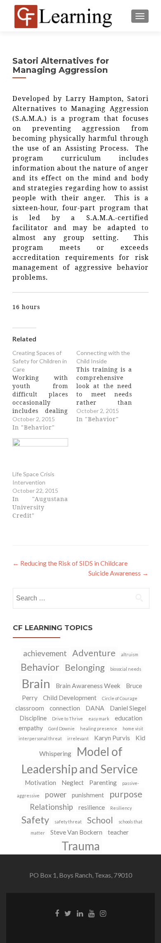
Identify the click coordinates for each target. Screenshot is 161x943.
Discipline (33, 718)
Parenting (103, 782)
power (55, 794)
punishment (88, 795)
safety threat (68, 821)
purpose (125, 794)
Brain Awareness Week (88, 685)
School (100, 820)
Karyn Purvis (112, 737)
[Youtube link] (91, 912)
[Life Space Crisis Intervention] (40, 454)
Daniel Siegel (128, 708)
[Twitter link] (67, 912)
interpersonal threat (40, 738)
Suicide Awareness (118, 573)
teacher (118, 832)
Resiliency (121, 808)
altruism (129, 654)
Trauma (81, 846)
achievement (45, 653)
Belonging (85, 667)
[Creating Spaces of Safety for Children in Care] (44, 390)
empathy (31, 728)
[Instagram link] (103, 912)
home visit (133, 728)
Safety (35, 819)
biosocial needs (125, 669)
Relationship (51, 806)
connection (65, 708)
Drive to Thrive (67, 718)
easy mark (98, 718)
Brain (35, 683)
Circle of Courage (119, 698)
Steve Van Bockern (76, 832)
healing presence (98, 728)
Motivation (40, 782)
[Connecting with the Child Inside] (108, 386)
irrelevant (78, 738)
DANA (94, 708)
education (128, 718)
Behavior (40, 667)
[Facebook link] (57, 912)
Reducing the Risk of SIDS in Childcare (70, 563)
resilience (91, 807)
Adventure (94, 653)
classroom (29, 708)
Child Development (70, 697)
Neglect (73, 782)
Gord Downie (61, 728)
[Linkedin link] (80, 912)
